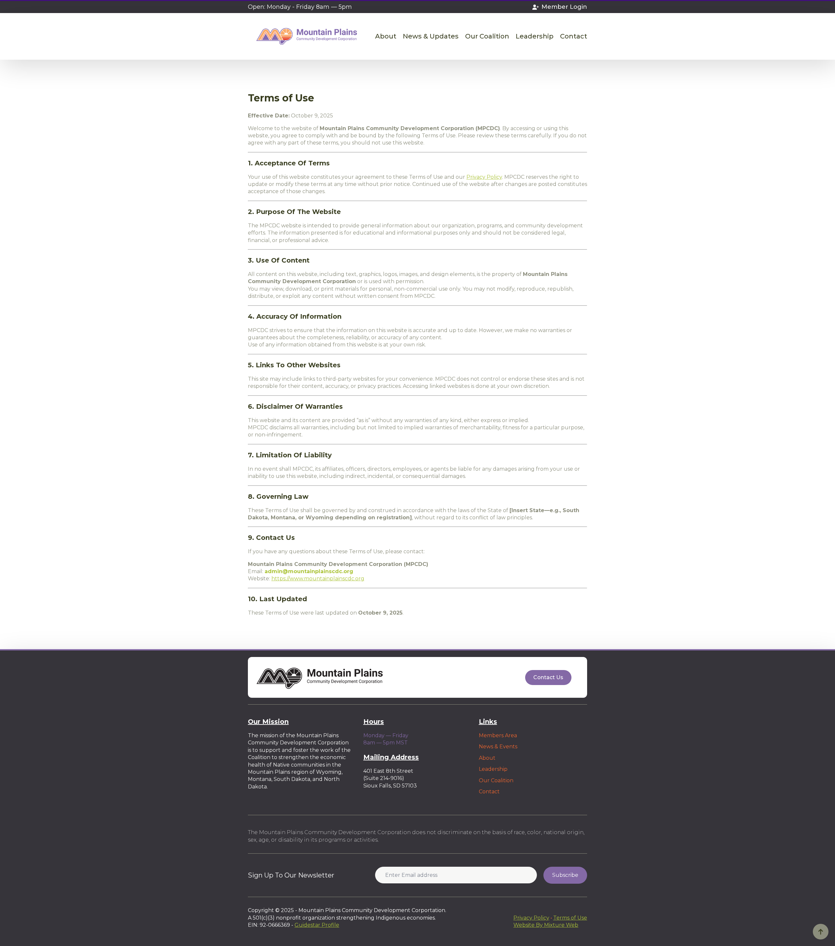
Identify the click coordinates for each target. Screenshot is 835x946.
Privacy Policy (484, 177)
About (385, 36)
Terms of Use (570, 918)
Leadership (535, 36)
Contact (573, 36)
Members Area (498, 735)
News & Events (498, 746)
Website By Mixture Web (545, 925)
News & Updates (431, 36)
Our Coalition (487, 36)
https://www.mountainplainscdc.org (317, 578)
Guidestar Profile (317, 925)
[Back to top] (820, 931)
